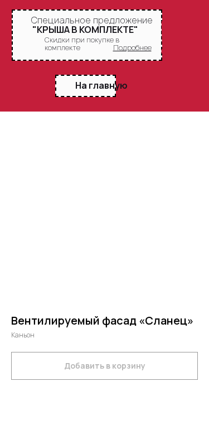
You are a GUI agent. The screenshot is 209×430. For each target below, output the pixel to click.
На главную (101, 85)
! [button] (163, 37)
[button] (132, 47)
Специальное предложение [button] (92, 20)
